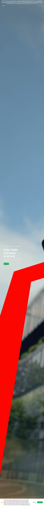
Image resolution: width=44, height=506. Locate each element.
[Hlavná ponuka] (42, 5)
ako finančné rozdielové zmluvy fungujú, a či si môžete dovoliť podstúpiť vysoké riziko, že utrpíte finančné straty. (24, 3)
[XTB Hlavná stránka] (2, 5)
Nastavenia (34, 502)
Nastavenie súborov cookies (25, 504)
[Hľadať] (40, 5)
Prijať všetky (40, 502)
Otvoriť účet (6, 263)
